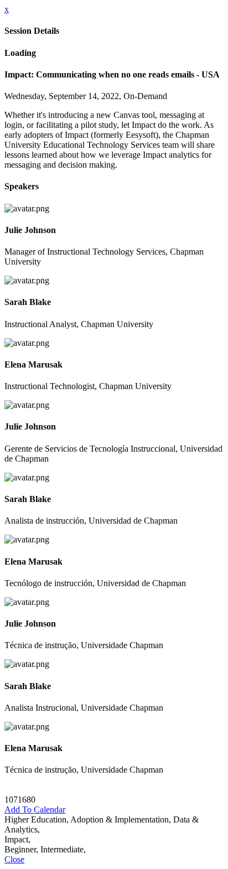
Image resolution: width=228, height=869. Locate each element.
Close (14, 859)
